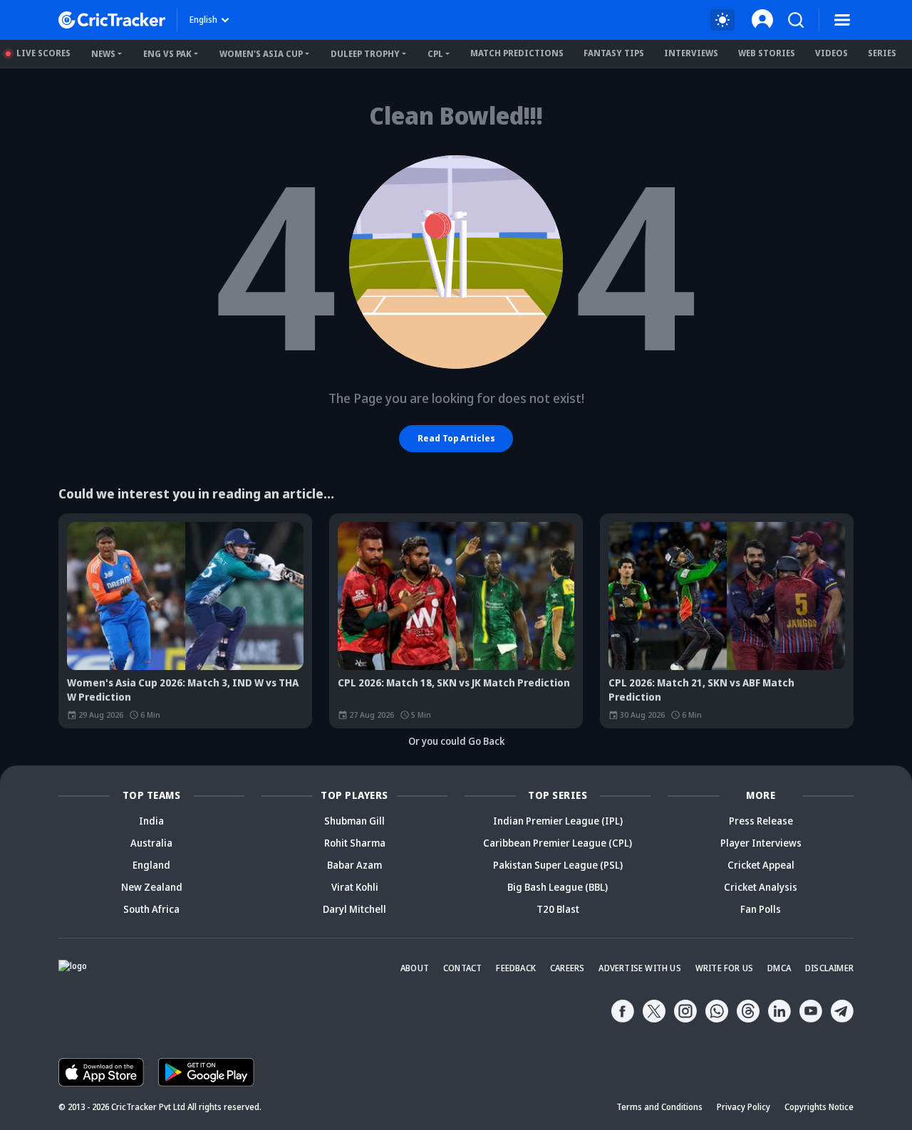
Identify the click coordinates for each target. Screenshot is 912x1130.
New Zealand (151, 887)
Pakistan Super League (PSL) (558, 865)
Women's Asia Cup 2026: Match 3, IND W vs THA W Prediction (183, 689)
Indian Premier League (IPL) (558, 820)
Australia (151, 842)
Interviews (691, 53)
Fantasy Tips (614, 53)
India (151, 820)
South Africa (151, 909)
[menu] (842, 20)
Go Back (486, 741)
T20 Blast (558, 909)
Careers (567, 968)
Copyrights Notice (819, 1107)
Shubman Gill (354, 820)
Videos (831, 53)
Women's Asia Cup (261, 54)
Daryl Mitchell (354, 909)
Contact (462, 968)
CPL (435, 54)
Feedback (516, 968)
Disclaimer (829, 968)
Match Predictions (517, 53)
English (203, 20)
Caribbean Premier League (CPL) (557, 842)
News (103, 54)
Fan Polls (760, 909)
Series (882, 53)
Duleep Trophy (365, 54)
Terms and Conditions (659, 1107)
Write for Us (724, 968)
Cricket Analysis (760, 887)
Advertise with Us (639, 968)
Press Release (761, 820)
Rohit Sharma (354, 842)
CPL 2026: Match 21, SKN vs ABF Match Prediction (701, 689)
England (151, 865)
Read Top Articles (456, 438)
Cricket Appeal (760, 865)
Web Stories (766, 53)
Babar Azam (354, 865)
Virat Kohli (354, 887)
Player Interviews (761, 842)
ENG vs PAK (167, 54)
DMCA (779, 968)
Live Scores (43, 53)
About (414, 968)
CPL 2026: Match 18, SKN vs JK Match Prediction (454, 682)
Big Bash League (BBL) (557, 887)
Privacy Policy (743, 1107)
